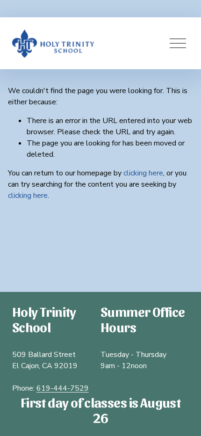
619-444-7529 (62, 388)
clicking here (143, 173)
